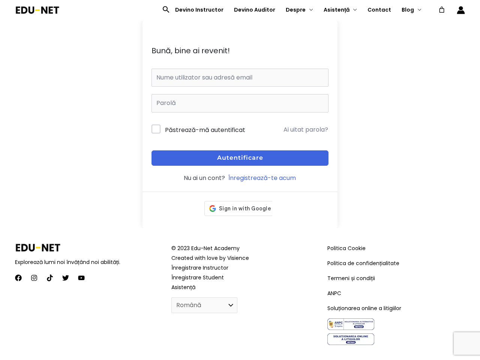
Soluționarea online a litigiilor (364, 308)
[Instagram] (34, 277)
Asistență (337, 10)
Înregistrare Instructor (199, 268)
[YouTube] (81, 277)
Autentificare (240, 157)
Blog (408, 10)
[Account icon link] (461, 10)
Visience (238, 258)
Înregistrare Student (197, 277)
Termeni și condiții (351, 278)
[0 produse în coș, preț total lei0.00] (441, 9)
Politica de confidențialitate (363, 263)
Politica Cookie (346, 248)
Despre (296, 10)
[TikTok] (49, 277)
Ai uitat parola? (306, 129)
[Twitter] (65, 277)
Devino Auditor (254, 10)
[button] (166, 10)
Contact (379, 10)
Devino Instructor (199, 10)
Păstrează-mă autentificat (205, 130)
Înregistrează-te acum (262, 178)
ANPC (334, 293)
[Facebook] (18, 277)
